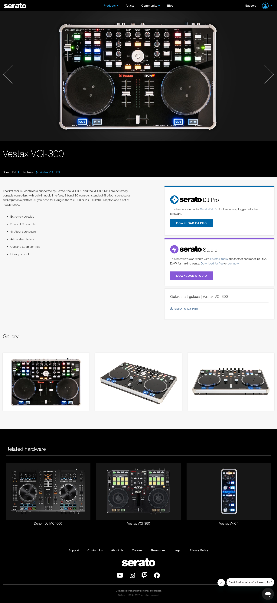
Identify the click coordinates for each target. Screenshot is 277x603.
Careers (137, 550)
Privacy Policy (199, 550)
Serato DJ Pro (209, 209)
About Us (117, 550)
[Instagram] (132, 576)
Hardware (27, 172)
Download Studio (191, 275)
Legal (177, 550)
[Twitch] (144, 576)
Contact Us (95, 550)
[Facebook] (157, 576)
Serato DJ (9, 172)
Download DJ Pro (191, 223)
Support (250, 5)
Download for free (212, 263)
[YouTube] (119, 576)
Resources (158, 550)
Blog (170, 5)
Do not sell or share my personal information (138, 590)
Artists (130, 5)
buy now (233, 263)
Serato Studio (219, 259)
